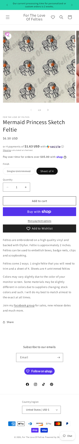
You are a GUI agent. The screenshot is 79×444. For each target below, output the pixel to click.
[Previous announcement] (7, 5)
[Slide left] (31, 110)
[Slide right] (48, 110)
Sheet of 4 (47, 171)
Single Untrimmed (21, 172)
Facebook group (24, 305)
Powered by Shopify (55, 437)
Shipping (7, 150)
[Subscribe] (58, 357)
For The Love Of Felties (33, 437)
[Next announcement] (72, 5)
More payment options (39, 220)
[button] (7, 17)
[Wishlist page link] (53, 17)
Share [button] (10, 322)
